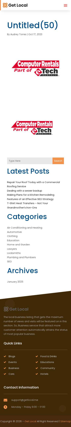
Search (58, 161)
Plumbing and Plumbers (21, 257)
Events (13, 362)
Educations (47, 362)
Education (13, 240)
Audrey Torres (18, 34)
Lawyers (12, 249)
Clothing (12, 236)
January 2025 (15, 281)
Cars (11, 374)
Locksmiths (14, 253)
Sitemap (65, 421)
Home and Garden (18, 244)
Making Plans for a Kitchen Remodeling (30, 195)
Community (47, 368)
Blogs (12, 356)
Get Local (30, 421)
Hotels (44, 374)
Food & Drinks (48, 356)
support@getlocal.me (24, 400)
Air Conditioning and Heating (24, 227)
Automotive (14, 232)
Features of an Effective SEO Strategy (30, 199)
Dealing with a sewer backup (24, 190)
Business (14, 368)
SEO (9, 261)
